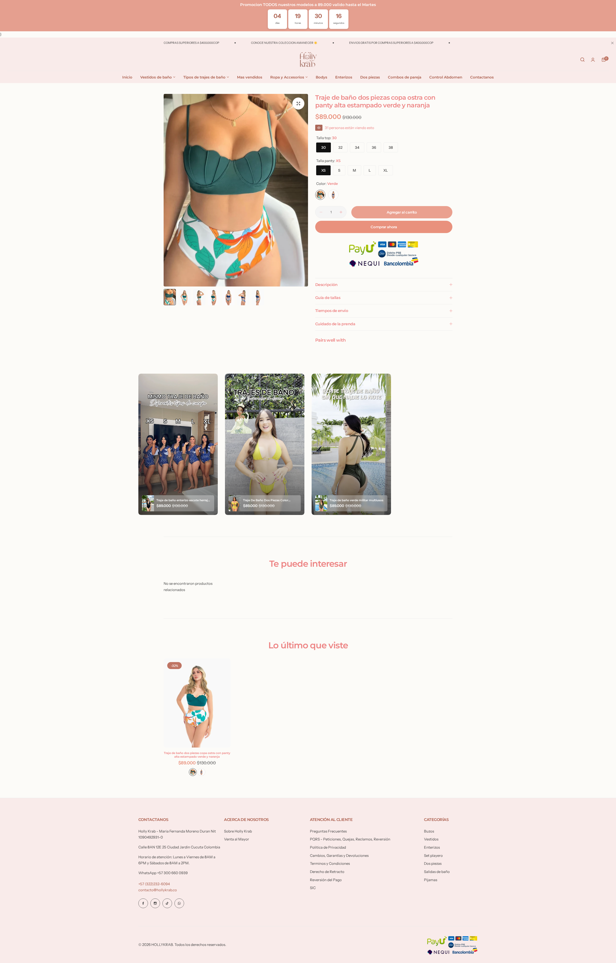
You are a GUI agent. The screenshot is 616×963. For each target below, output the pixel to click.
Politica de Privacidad (328, 847)
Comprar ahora (384, 227)
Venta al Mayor (236, 839)
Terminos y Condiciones (330, 863)
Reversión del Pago (326, 880)
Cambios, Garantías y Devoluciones (339, 855)
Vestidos (431, 839)
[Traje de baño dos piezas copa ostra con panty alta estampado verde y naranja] (197, 703)
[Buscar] (582, 59)
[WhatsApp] (179, 903)
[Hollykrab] (308, 59)
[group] (236, 190)
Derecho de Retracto (327, 871)
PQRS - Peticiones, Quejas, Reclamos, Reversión (350, 839)
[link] (79, 924)
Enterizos (432, 847)
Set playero (433, 855)
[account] (593, 59)
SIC (313, 887)
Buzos (429, 831)
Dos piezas (433, 863)
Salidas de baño (437, 871)
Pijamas (430, 880)
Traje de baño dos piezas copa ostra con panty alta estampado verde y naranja (197, 754)
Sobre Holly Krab (238, 831)
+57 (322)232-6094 (154, 884)
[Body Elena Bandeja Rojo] (11, 924)
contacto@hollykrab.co (157, 890)
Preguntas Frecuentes (328, 831)
